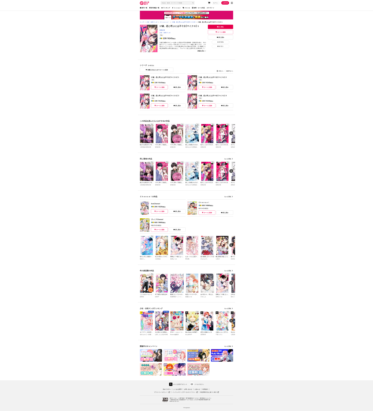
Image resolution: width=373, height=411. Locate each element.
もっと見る (227, 159)
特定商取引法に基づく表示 (209, 392)
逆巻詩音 (162, 30)
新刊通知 (221, 42)
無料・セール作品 (199, 8)
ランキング (166, 8)
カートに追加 (221, 32)
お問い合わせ (188, 389)
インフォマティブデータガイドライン (184, 392)
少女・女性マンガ (164, 32)
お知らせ (197, 389)
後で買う (221, 46)
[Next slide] (231, 133)
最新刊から (229, 71)
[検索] (193, 3)
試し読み (221, 37)
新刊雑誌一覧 (155, 8)
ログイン (216, 3)
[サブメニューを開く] (232, 3)
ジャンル (187, 8)
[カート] (209, 3)
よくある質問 (177, 389)
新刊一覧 (144, 8)
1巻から (221, 71)
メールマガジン (199, 384)
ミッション (177, 8)
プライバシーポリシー (162, 392)
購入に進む (220, 27)
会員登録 (225, 3)
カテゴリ (209, 8)
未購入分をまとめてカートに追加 (157, 70)
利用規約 (205, 389)
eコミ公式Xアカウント (178, 385)
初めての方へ (167, 389)
